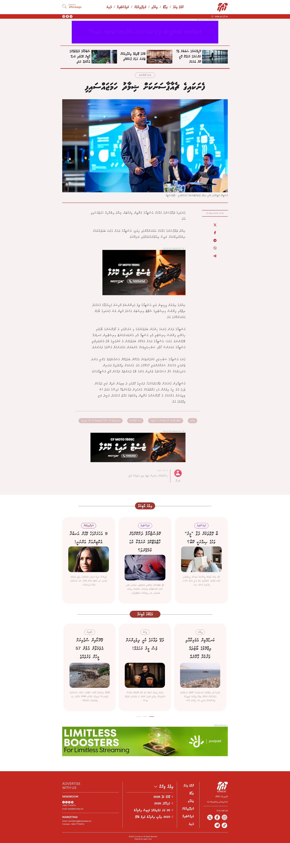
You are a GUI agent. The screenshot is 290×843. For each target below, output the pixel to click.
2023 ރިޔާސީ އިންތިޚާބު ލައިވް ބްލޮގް (153, 817)
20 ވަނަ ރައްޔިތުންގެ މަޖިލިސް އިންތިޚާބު (153, 810)
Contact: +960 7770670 (73, 824)
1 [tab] (151, 716)
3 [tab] (138, 716)
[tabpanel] (200, 667)
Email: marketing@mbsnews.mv (77, 821)
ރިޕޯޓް (165, 7)
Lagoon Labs (147, 839)
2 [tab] (145, 716)
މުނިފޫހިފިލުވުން (140, 7)
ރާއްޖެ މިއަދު (178, 7)
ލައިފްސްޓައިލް (123, 7)
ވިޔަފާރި (154, 7)
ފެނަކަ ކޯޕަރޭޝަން (145, 75)
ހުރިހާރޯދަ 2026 (163, 803)
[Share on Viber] (215, 248)
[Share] (215, 256)
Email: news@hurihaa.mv (72, 809)
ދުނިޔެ (109, 7)
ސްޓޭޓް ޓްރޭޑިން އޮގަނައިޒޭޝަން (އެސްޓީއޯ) (165, 420)
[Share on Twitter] (215, 225)
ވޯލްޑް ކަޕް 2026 (162, 797)
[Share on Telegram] (215, 240)
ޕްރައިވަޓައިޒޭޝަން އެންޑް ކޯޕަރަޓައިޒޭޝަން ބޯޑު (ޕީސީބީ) (100, 420)
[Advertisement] (145, 31)
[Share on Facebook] (215, 233)
